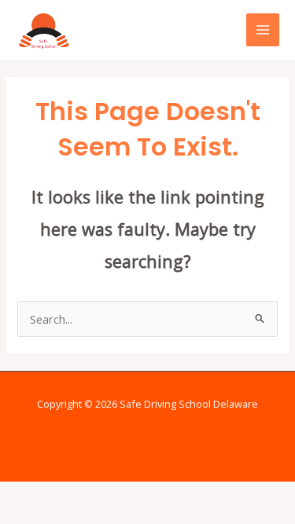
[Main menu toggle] (262, 29)
